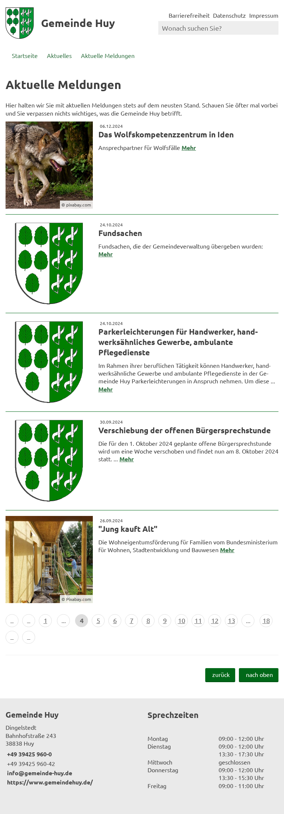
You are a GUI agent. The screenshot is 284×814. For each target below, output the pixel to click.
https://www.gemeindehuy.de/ (49, 782)
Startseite (25, 55)
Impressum (263, 15)
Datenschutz (229, 15)
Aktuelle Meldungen (108, 55)
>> (28, 637)
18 (266, 620)
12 (215, 620)
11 (198, 620)
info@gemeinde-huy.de (39, 773)
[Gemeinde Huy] (71, 747)
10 (181, 620)
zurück (221, 674)
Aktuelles (59, 55)
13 (231, 620)
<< (12, 620)
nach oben (259, 674)
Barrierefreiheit (189, 15)
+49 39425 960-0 (29, 754)
